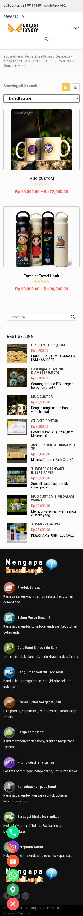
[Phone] (13, 832)
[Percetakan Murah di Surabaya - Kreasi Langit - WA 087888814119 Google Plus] (26, 896)
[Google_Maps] (13, 889)
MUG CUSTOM (42, 397)
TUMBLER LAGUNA (45, 524)
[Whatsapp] (13, 875)
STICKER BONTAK (44, 421)
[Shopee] (13, 861)
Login (76, 28)
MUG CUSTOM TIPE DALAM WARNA (52, 498)
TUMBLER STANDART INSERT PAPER (48, 470)
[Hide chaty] (13, 904)
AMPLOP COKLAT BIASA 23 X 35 (53, 446)
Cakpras (24, 913)
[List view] (76, 87)
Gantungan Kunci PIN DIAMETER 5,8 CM (47, 370)
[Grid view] (65, 87)
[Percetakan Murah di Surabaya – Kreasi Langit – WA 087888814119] (20, 28)
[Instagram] (13, 846)
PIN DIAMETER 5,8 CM (48, 345)
